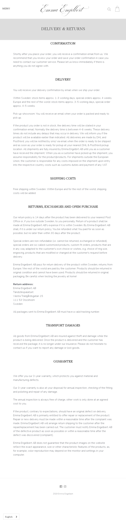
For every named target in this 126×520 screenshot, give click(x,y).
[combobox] (11, 517)
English (9, 517)
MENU (6, 8)
